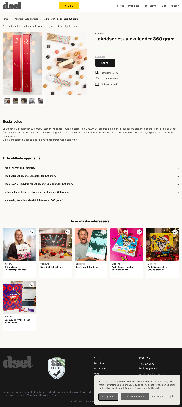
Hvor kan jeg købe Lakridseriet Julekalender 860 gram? (33, 200)
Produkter (133, 5)
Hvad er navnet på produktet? (19, 167)
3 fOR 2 (68, 5)
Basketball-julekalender (52, 267)
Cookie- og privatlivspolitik (151, 374)
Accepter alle (108, 396)
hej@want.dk (152, 368)
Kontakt (175, 5)
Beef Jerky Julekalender (87, 267)
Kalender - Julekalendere (26, 19)
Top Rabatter (150, 5)
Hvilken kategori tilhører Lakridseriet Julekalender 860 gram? (36, 192)
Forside (120, 5)
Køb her (105, 62)
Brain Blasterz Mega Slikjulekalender (157, 268)
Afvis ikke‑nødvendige (135, 396)
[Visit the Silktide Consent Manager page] (171, 396)
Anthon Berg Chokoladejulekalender (16, 268)
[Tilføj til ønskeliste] (31, 232)
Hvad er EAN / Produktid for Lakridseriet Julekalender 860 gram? (38, 184)
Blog (164, 5)
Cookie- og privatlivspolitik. (148, 388)
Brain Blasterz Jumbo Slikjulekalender (122, 268)
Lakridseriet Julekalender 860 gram (60, 19)
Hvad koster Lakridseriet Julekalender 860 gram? (29, 175)
